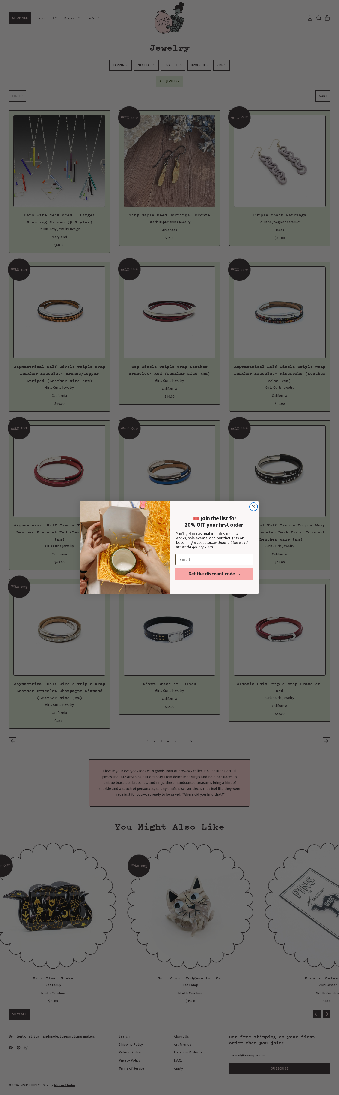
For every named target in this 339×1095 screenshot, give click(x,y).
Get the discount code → (214, 574)
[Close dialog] (254, 507)
